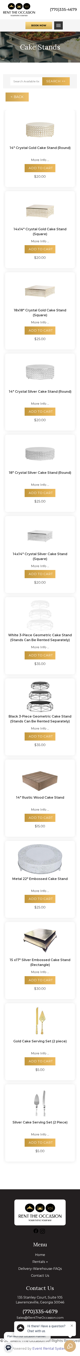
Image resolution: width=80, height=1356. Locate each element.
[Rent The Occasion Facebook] (35, 1231)
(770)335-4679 (63, 9)
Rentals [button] (39, 1262)
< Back (17, 97)
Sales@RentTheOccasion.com (40, 1318)
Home (40, 1255)
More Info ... (40, 160)
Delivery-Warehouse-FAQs (40, 1269)
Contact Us (40, 1276)
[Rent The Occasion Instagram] (42, 1231)
